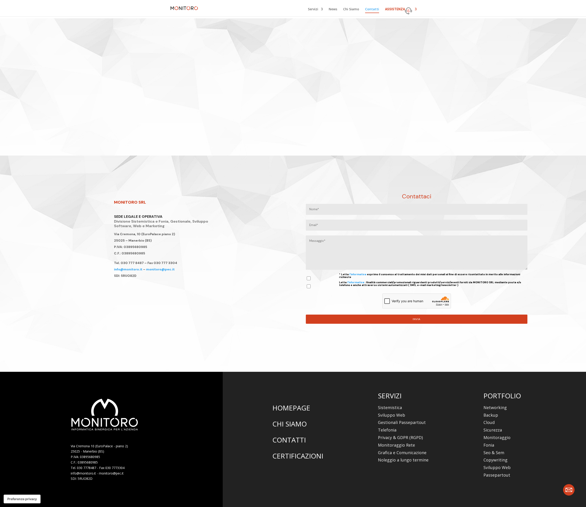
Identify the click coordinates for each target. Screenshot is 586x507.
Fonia (488, 445)
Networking (495, 407)
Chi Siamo (351, 9)
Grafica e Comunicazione (402, 452)
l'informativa (358, 274)
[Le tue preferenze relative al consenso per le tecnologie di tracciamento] (22, 499)
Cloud (489, 422)
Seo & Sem (493, 452)
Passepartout (496, 475)
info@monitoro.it (128, 269)
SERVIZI (390, 395)
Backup (490, 415)
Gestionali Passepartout (402, 422)
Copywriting (495, 460)
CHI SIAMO (289, 424)
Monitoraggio (496, 437)
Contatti (372, 9)
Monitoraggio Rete (396, 445)
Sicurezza (492, 430)
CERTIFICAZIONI (297, 456)
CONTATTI (289, 440)
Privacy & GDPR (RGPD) (400, 437)
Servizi (313, 9)
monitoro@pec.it (160, 269)
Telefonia (387, 430)
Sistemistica (390, 407)
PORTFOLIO (502, 395)
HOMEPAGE (291, 408)
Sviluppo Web (391, 415)
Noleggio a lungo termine (403, 460)
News (333, 9)
